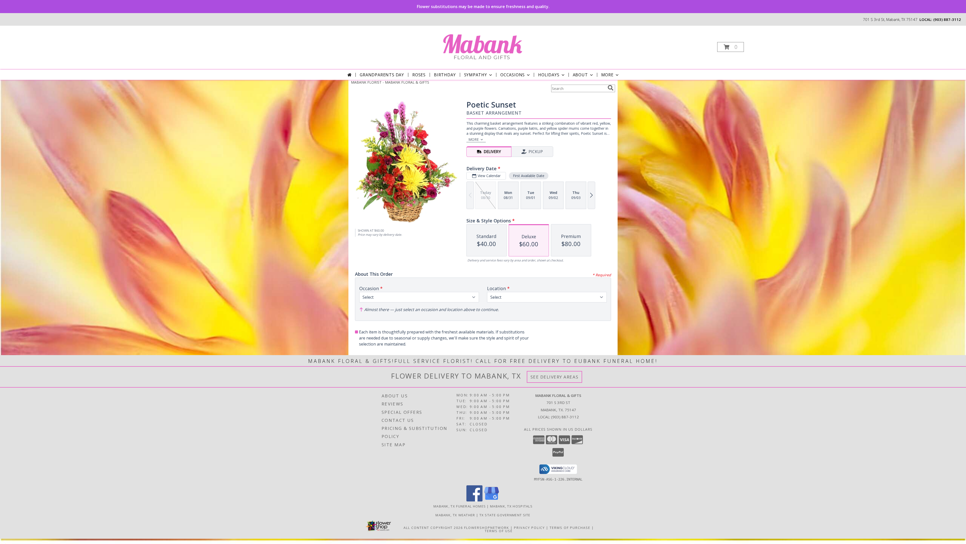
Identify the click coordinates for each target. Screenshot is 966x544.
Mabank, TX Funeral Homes (459, 506)
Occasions (512, 75)
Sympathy (475, 75)
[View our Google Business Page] (492, 500)
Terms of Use (499, 531)
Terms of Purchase (570, 527)
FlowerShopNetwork (486, 527)
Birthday (445, 75)
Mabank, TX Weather (455, 515)
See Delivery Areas (555, 377)
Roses (419, 75)
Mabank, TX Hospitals (511, 506)
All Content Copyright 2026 (433, 527)
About (580, 75)
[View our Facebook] (474, 500)
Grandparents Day (382, 75)
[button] (730, 47)
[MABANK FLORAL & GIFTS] (482, 45)
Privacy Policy (529, 527)
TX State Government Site (505, 515)
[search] (610, 88)
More (607, 75)
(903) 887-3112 (947, 19)
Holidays (548, 75)
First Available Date (528, 175)
